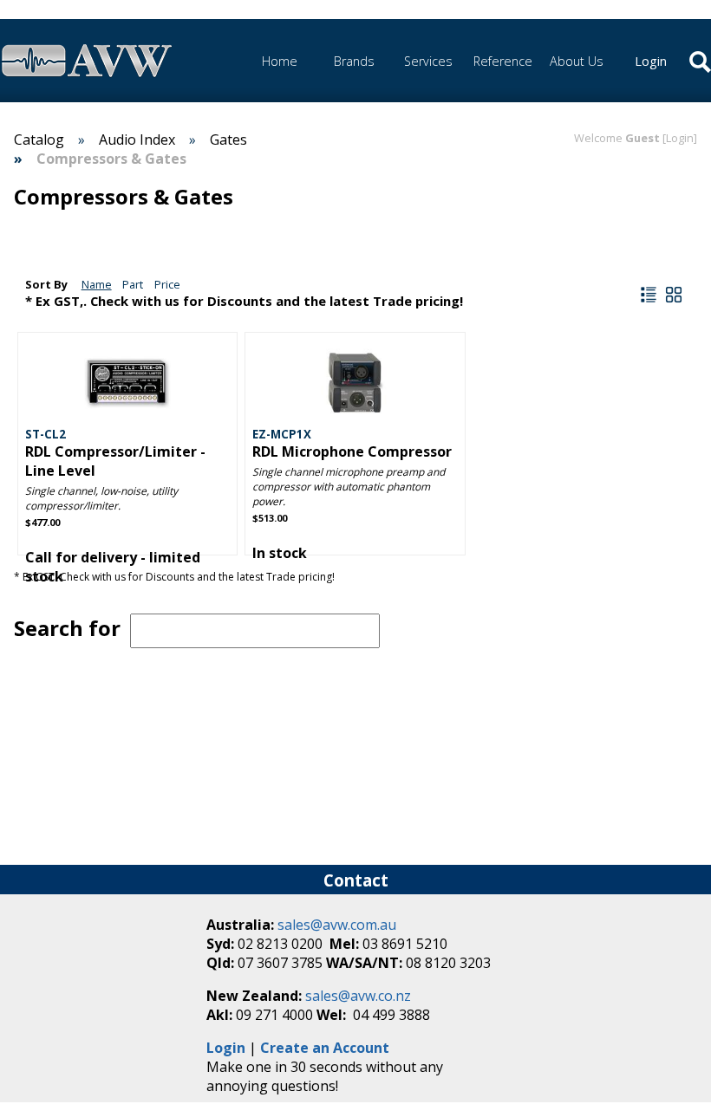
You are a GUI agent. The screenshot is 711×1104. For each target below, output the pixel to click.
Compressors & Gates (111, 158)
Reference (502, 61)
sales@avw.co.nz (358, 995)
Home (279, 61)
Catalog (39, 139)
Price (167, 284)
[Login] (679, 138)
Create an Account (324, 1047)
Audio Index (137, 139)
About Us (576, 61)
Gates (228, 139)
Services (428, 61)
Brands (354, 61)
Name (97, 284)
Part (132, 284)
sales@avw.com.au (336, 924)
